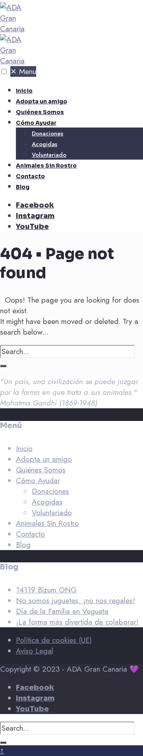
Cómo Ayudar (36, 122)
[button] (4, 71)
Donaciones (47, 133)
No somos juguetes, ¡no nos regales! (75, 600)
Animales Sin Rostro (46, 165)
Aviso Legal (34, 651)
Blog (22, 186)
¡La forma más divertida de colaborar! (77, 622)
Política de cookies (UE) (54, 640)
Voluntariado (49, 154)
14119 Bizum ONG (46, 590)
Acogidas (44, 144)
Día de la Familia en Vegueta (62, 611)
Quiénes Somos (40, 112)
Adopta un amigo (41, 101)
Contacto (30, 176)
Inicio (24, 90)
